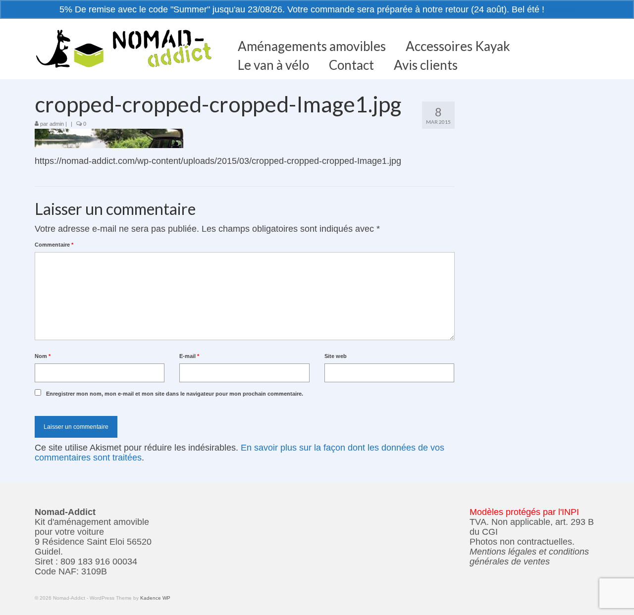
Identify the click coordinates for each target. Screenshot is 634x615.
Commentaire (54, 245)
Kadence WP (155, 598)
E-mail (189, 356)
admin (57, 124)
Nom (43, 356)
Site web (335, 356)
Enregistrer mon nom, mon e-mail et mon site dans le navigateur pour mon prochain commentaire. (174, 394)
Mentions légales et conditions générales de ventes (529, 556)
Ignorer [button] (561, 9)
